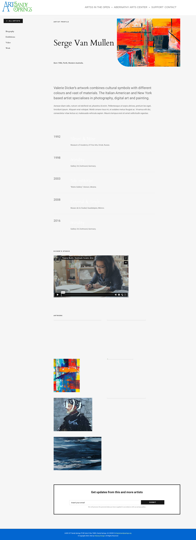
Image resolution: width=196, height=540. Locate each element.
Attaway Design (99, 536)
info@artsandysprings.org (123, 533)
